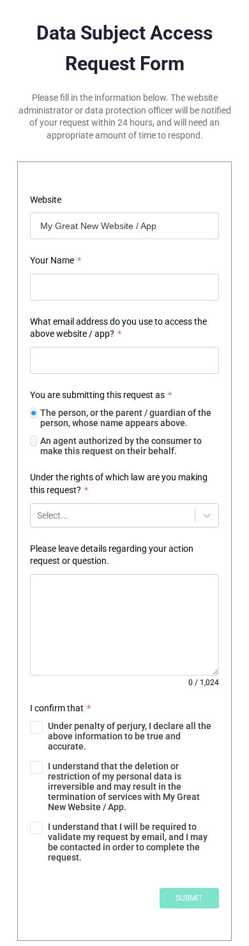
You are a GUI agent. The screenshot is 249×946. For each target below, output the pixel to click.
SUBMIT (189, 898)
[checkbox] (124, 736)
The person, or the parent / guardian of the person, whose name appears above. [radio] (125, 418)
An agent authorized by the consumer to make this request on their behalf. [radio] (121, 446)
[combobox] (38, 515)
